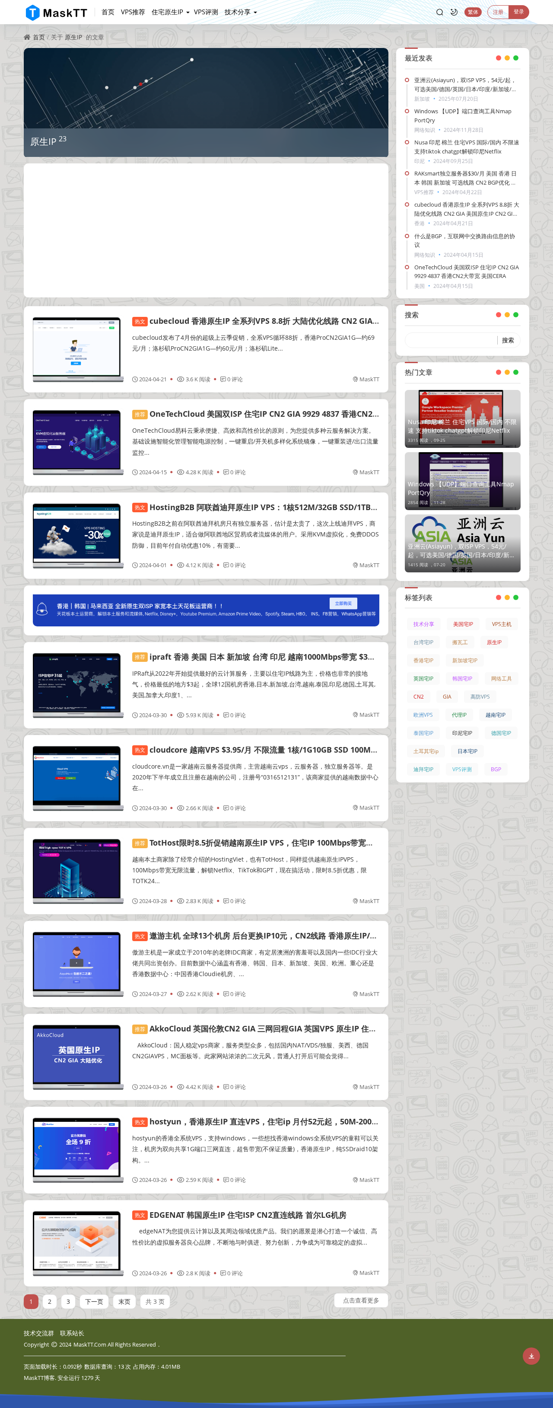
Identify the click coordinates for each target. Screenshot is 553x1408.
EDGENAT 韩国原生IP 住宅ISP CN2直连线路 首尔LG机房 (240, 1215)
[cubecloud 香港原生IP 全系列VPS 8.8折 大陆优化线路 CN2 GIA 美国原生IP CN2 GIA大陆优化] (78, 349)
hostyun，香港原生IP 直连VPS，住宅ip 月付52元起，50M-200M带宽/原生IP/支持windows (304, 1121)
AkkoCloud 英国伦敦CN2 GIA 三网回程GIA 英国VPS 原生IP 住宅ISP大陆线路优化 (285, 1028)
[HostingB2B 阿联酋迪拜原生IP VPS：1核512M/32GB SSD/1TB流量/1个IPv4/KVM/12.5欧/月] (78, 535)
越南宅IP (495, 714)
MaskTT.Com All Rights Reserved (114, 1344)
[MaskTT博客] (59, 12)
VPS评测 (206, 11)
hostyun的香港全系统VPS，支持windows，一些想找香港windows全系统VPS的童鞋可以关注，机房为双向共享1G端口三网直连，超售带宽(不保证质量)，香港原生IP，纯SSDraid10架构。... (255, 1149)
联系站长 (72, 1333)
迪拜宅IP (423, 769)
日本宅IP (467, 751)
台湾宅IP (423, 642)
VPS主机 (502, 624)
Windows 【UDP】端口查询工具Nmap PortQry (461, 488)
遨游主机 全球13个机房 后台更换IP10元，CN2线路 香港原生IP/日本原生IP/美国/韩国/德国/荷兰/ (310, 935)
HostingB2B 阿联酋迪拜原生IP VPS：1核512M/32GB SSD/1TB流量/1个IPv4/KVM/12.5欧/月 (305, 507)
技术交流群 (39, 1333)
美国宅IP (463, 624)
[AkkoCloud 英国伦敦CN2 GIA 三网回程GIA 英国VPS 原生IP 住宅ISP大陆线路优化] (78, 1057)
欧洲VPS (423, 714)
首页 (108, 11)
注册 (498, 12)
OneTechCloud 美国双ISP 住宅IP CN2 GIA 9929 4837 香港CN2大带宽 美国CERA (284, 414)
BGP (496, 769)
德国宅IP (501, 733)
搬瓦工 (460, 642)
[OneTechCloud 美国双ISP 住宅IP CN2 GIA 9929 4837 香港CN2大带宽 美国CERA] (78, 442)
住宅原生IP (167, 11)
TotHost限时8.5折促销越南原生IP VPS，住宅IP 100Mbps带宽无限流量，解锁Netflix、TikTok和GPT (318, 842)
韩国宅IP (462, 678)
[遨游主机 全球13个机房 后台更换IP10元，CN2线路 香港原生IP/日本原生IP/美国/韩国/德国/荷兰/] (78, 964)
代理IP (459, 714)
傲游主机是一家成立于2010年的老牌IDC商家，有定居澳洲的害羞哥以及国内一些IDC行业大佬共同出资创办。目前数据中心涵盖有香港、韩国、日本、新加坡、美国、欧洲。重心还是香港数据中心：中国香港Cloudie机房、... (255, 963)
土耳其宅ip (426, 751)
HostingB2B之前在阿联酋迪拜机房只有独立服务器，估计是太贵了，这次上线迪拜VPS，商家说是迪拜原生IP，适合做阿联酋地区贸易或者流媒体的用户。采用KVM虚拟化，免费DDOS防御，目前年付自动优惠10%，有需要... (255, 534)
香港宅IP (423, 660)
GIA (447, 696)
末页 (124, 1301)
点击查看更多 (361, 1300)
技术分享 (238, 11)
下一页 (94, 1301)
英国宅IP (423, 678)
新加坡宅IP (464, 660)
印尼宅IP (462, 733)
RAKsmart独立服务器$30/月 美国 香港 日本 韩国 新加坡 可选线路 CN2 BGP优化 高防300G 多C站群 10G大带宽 (465, 182)
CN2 (418, 696)
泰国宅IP (423, 733)
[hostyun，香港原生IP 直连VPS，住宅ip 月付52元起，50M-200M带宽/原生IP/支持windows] (78, 1150)
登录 (519, 11)
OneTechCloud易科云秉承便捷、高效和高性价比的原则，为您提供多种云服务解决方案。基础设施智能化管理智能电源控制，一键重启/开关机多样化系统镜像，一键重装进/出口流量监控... (255, 441)
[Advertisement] (206, 230)
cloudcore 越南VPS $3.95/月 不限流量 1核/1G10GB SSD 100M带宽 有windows (282, 749)
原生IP (73, 37)
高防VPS (480, 696)
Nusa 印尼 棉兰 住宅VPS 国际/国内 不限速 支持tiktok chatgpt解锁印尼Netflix (462, 426)
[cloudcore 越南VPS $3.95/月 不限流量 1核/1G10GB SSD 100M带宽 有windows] (78, 778)
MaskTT (369, 379)
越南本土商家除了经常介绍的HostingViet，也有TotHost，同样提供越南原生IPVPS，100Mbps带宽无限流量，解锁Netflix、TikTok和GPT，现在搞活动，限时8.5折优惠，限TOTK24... (249, 870)
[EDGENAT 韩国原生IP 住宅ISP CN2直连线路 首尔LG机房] (78, 1243)
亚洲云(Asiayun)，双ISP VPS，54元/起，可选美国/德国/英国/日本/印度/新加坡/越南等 (465, 89)
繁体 (473, 12)
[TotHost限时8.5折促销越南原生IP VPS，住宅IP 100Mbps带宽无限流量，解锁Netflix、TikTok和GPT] (78, 871)
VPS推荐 (133, 11)
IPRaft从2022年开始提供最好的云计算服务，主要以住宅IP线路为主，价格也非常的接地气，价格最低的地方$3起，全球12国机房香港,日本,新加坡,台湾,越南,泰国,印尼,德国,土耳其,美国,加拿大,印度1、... (253, 684)
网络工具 (501, 678)
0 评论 (235, 379)
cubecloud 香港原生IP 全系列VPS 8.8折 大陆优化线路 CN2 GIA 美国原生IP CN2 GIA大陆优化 (306, 321)
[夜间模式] (454, 12)
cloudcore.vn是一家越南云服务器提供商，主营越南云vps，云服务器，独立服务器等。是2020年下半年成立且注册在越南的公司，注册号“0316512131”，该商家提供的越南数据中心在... (255, 777)
